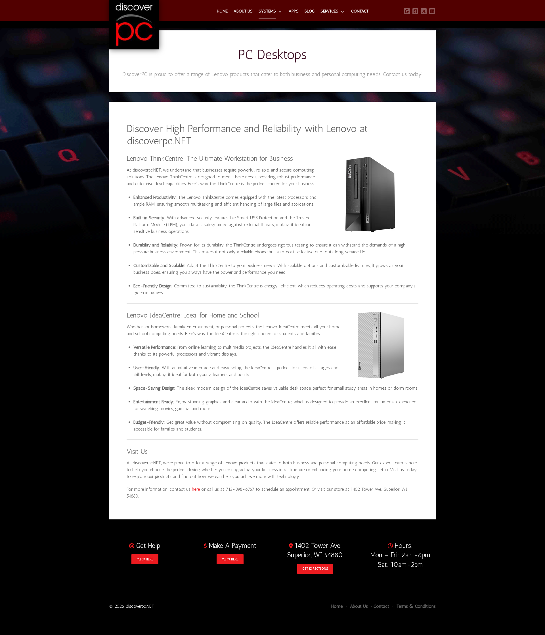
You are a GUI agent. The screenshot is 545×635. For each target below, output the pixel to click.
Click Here (145, 559)
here (196, 489)
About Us (358, 606)
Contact (381, 606)
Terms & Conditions (415, 606)
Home (337, 606)
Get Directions (315, 569)
